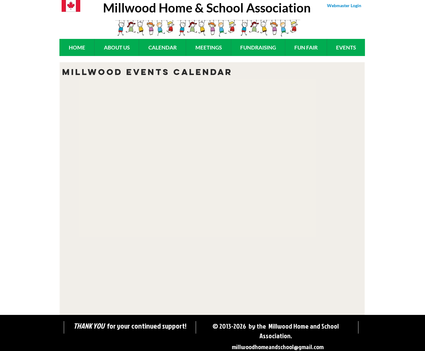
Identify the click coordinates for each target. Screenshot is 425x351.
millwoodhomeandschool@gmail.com (278, 346)
